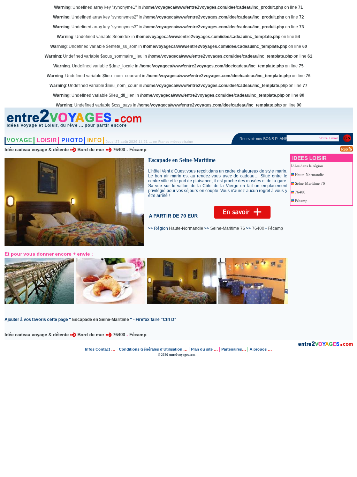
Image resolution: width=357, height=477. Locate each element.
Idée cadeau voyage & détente (37, 149)
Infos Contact (98, 349)
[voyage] (325, 344)
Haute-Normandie (309, 175)
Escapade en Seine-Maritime (100, 319)
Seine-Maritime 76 (310, 183)
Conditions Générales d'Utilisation (150, 349)
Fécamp (137, 149)
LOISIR (47, 140)
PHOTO (72, 140)
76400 (119, 149)
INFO (94, 140)
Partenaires (231, 349)
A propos (259, 349)
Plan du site (202, 349)
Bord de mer (90, 149)
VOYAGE (19, 140)
